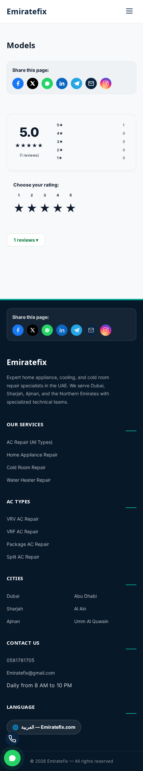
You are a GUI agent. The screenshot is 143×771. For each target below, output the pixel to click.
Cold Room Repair (26, 467)
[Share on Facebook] (18, 83)
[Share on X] (32, 83)
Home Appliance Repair (32, 454)
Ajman (13, 621)
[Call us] (12, 739)
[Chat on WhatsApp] (12, 758)
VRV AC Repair (23, 519)
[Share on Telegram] (76, 83)
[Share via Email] (91, 83)
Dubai (13, 596)
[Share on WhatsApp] (47, 83)
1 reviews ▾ (26, 240)
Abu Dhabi (85, 596)
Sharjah (15, 608)
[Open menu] (129, 11)
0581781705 (21, 660)
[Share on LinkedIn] (62, 83)
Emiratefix (27, 11)
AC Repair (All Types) (30, 442)
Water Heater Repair (29, 480)
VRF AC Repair (22, 531)
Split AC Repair (23, 557)
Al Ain (80, 608)
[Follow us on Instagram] (105, 83)
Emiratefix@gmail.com (31, 673)
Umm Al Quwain (91, 621)
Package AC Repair (28, 544)
